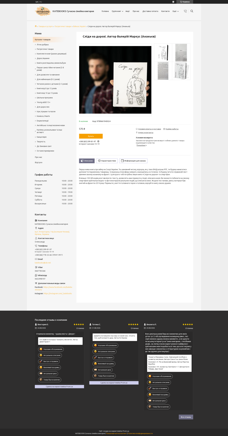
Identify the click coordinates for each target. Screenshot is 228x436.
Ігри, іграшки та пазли (46, 111)
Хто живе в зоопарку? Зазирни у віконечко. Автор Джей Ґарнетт (58, 341)
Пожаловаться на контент (116, 433)
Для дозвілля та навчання (48, 75)
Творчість (41, 142)
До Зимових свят (44, 146)
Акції (127, 11)
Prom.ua (126, 431)
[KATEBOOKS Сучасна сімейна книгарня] (43, 11)
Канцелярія (41, 137)
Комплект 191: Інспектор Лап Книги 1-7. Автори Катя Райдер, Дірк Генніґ (168, 368)
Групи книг (116, 11)
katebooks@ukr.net (43, 263)
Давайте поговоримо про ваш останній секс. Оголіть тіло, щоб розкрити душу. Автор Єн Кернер (114, 337)
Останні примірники (45, 151)
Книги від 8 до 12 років (47, 88)
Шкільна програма (45, 98)
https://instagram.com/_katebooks (58, 293)
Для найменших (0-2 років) (48, 79)
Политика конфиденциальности (140, 433)
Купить (91, 136)
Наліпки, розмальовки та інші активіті (49, 131)
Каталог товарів (42, 39)
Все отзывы (186, 417)
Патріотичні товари (63, 26)
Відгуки (38, 162)
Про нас (136, 11)
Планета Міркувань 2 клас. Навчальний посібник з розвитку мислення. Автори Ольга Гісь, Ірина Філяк (168, 358)
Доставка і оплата (150, 11)
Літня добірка (43, 45)
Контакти (165, 11)
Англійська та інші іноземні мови (51, 125)
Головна (105, 11)
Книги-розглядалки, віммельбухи (51, 63)
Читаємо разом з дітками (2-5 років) (52, 84)
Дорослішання (43, 58)
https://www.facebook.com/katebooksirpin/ (53, 288)
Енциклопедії (43, 121)
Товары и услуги (46, 26)
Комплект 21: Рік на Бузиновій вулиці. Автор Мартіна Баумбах (168, 363)
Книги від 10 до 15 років (47, 93)
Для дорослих (43, 107)
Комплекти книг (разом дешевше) (51, 54)
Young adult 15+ (43, 102)
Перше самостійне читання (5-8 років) (50, 69)
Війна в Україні (79, 26)
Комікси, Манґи (43, 116)
